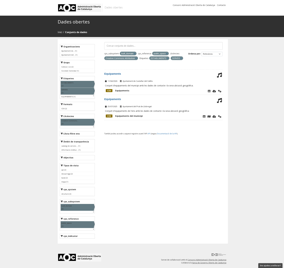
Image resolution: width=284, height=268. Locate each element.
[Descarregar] (214, 91)
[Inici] (80, 8)
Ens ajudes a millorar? (270, 265)
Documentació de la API (167, 133)
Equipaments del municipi (125, 116)
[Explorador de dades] (209, 91)
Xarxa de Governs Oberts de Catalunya (209, 263)
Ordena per (194, 53)
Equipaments (112, 73)
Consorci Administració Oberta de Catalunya (194, 5)
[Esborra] (134, 54)
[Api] (219, 91)
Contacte (221, 5)
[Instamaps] (209, 116)
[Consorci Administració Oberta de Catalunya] (218, 255)
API (149, 133)
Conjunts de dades (76, 32)
